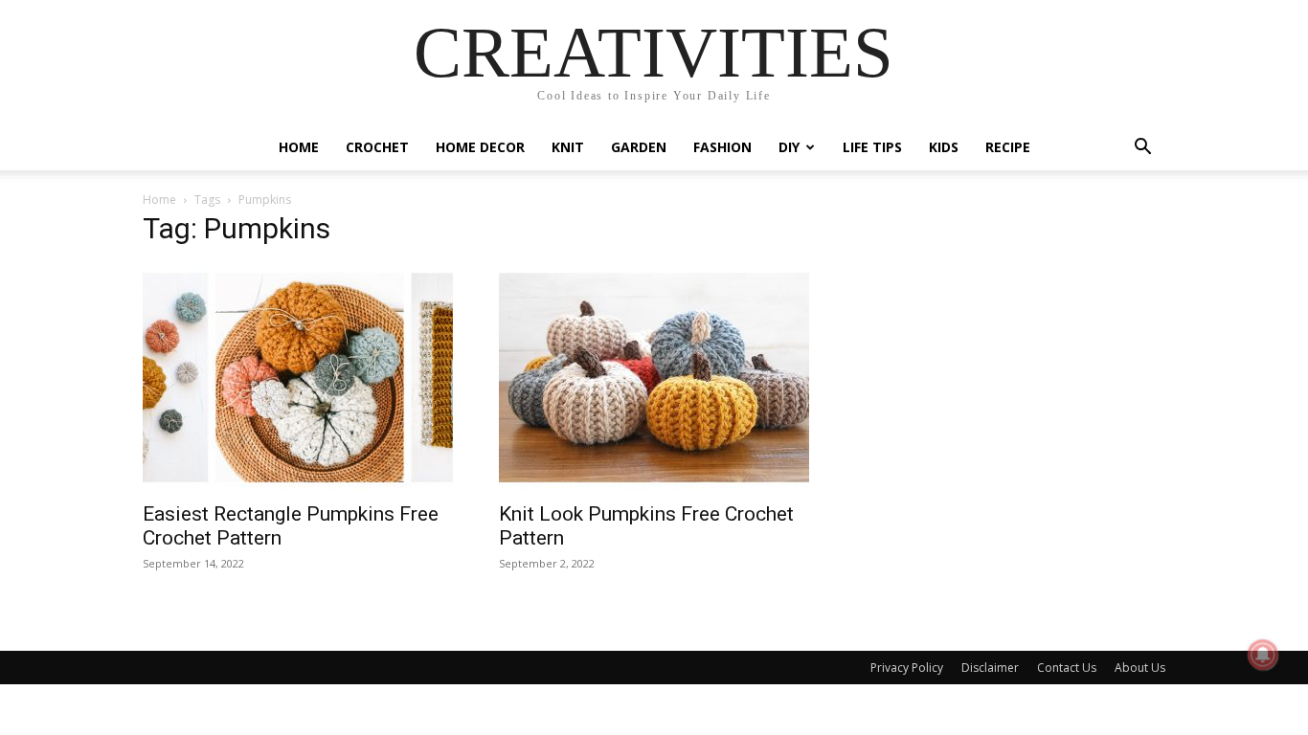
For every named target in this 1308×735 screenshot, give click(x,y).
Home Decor (480, 147)
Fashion (722, 147)
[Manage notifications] (1263, 654)
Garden (638, 147)
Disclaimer (990, 667)
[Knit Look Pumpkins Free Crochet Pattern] (654, 377)
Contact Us (1066, 667)
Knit (568, 147)
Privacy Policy (906, 667)
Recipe (1007, 147)
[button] (1142, 149)
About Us (1140, 667)
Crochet (377, 147)
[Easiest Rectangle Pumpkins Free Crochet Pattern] (298, 377)
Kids (943, 147)
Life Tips (872, 147)
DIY (789, 147)
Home (299, 147)
